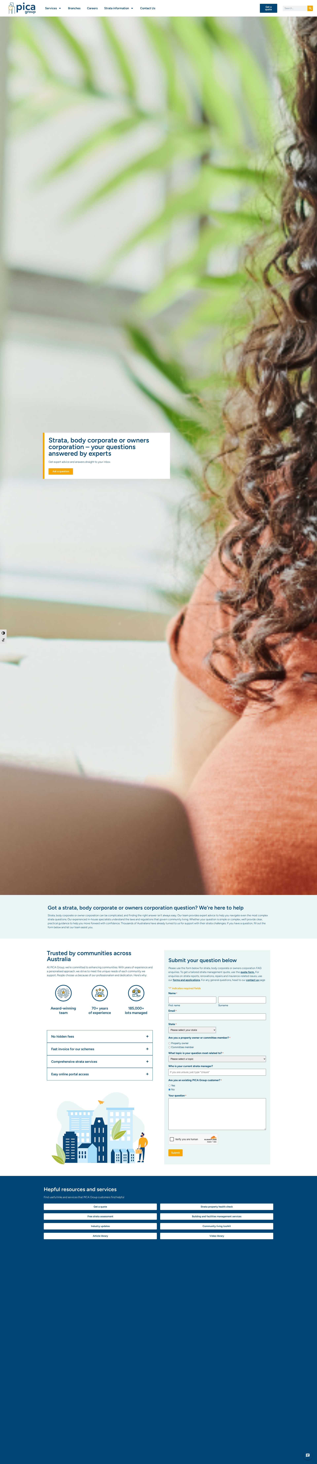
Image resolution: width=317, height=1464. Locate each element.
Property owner (180, 1043)
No (173, 1089)
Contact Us (147, 8)
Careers (92, 8)
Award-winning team (63, 1010)
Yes (173, 1085)
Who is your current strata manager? (190, 1066)
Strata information (116, 8)
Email (172, 1010)
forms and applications (186, 980)
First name (174, 1005)
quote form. (248, 972)
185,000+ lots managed (136, 1010)
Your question (177, 1095)
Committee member (182, 1047)
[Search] (310, 8)
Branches (74, 8)
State (172, 1024)
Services (51, 8)
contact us (252, 980)
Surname (223, 1005)
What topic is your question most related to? (195, 1053)
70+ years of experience (99, 1010)
